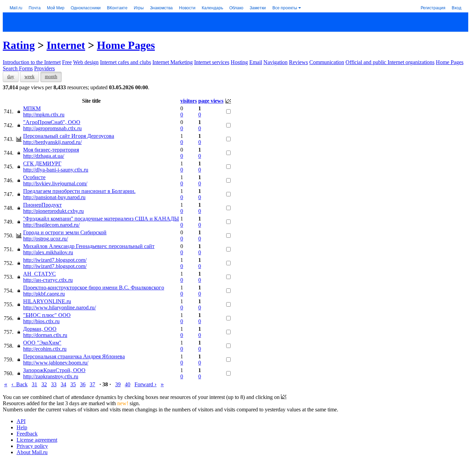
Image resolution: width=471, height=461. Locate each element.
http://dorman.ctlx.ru (45, 335)
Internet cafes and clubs (125, 62)
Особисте (34, 177)
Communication (326, 62)
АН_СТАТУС (39, 274)
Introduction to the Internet (32, 62)
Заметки (258, 7)
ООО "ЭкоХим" (42, 343)
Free (67, 62)
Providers (44, 68)
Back (19, 384)
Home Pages (126, 45)
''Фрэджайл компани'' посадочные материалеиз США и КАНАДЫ (101, 219)
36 (83, 384)
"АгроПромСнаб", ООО (51, 122)
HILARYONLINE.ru (47, 301)
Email (255, 62)
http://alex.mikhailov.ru (48, 252)
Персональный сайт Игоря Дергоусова (68, 136)
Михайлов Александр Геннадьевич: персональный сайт (88, 246)
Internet (66, 45)
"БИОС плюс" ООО (47, 315)
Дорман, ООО (40, 329)
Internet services (211, 62)
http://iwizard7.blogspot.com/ (55, 260)
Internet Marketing (172, 62)
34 (63, 384)
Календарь (212, 7)
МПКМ (32, 108)
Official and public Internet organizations (389, 62)
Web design (86, 62)
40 (127, 384)
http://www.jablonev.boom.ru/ (55, 363)
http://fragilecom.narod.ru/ (51, 225)
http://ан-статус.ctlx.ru (48, 280)
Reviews (298, 62)
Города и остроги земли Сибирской (65, 232)
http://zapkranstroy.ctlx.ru (50, 376)
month (51, 76)
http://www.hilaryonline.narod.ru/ (59, 307)
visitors (188, 101)
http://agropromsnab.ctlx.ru (52, 128)
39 (118, 384)
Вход (456, 7)
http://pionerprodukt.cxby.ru (53, 211)
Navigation (275, 62)
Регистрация (433, 7)
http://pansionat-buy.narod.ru (54, 197)
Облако (236, 7)
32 (44, 384)
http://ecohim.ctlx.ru (45, 349)
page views (210, 101)
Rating (19, 45)
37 (92, 384)
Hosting (239, 62)
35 (73, 384)
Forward (145, 384)
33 (54, 384)
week (29, 76)
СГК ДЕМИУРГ (42, 163)
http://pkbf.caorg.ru (44, 294)
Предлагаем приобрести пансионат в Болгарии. (79, 191)
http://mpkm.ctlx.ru (43, 114)
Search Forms (18, 68)
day (10, 76)
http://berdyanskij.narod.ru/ (52, 142)
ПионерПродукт (42, 205)
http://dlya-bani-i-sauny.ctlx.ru (55, 170)
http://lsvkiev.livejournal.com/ (55, 183)
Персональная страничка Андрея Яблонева (74, 356)
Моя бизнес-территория (51, 150)
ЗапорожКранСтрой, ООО (54, 370)
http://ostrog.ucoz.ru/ (45, 239)
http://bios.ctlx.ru (41, 321)
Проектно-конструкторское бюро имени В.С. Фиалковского (93, 287)
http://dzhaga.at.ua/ (43, 156)
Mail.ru (16, 7)
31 (34, 384)
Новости (187, 7)
